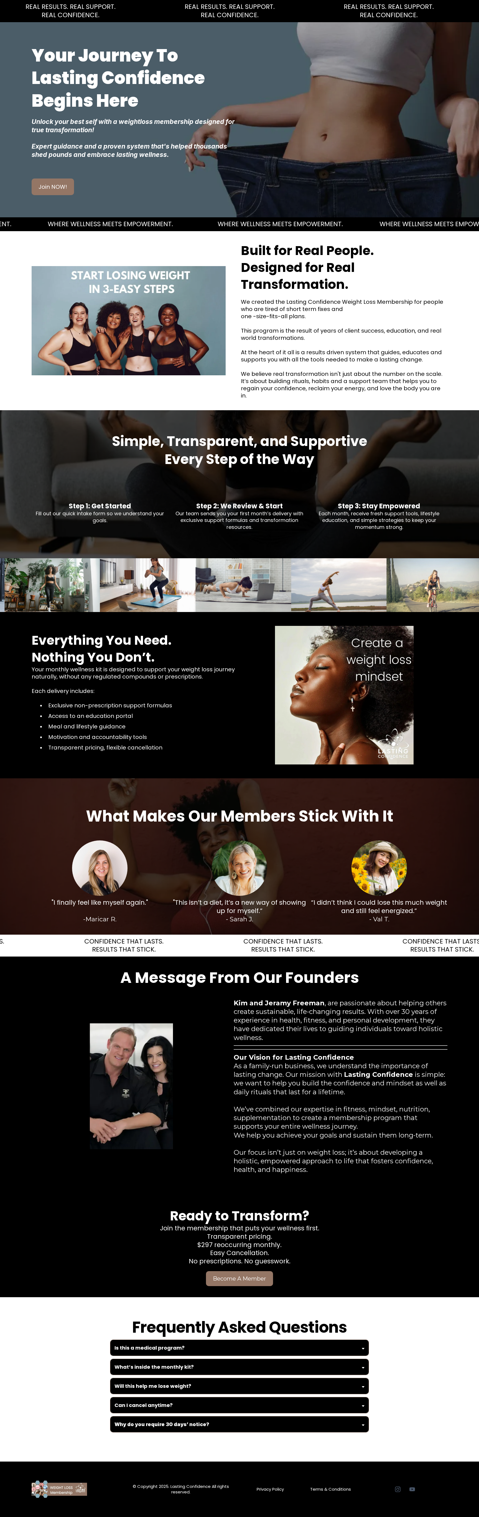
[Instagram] (398, 1489)
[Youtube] (412, 1489)
